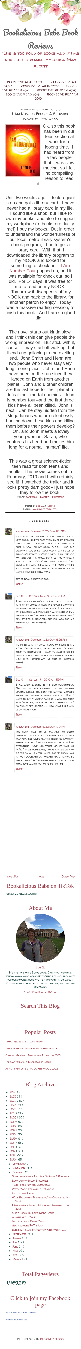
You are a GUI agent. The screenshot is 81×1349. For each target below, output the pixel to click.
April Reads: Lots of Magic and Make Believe (31, 1068)
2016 (13, 1134)
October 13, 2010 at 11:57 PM (48, 531)
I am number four (41, 509)
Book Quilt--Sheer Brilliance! (30, 1180)
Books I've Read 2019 (22, 94)
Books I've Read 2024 (25, 82)
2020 (13, 1117)
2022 (13, 1109)
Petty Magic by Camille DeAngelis (33, 1189)
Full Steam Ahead (23, 1193)
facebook (32, 497)
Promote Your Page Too (16, 1320)
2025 (13, 1096)
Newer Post (12, 876)
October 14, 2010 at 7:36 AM (47, 596)
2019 (13, 1122)
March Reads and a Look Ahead (24, 1041)
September (20, 1234)
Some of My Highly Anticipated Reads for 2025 (33, 1055)
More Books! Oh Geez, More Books (33, 1213)
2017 (13, 1130)
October (18, 1172)
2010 (13, 1159)
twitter (45, 497)
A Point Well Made (24, 1217)
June (16, 1246)
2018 (13, 1126)
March (17, 1259)
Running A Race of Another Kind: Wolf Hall (39, 1229)
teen (55, 509)
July (15, 1242)
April (16, 1255)
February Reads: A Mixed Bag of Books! (28, 1062)
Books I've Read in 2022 (40, 86)
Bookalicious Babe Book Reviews (40, 39)
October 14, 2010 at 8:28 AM (49, 639)
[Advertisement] (40, 848)
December (19, 1164)
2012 (13, 1151)
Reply (19, 584)
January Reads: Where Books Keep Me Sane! (31, 1048)
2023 (13, 1105)
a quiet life (23, 531)
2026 (13, 1092)
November (19, 1168)
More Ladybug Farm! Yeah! (28, 1221)
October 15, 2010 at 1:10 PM (48, 726)
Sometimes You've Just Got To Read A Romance (40, 1176)
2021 (13, 1113)
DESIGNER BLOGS (52, 1339)
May (16, 1250)
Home (41, 876)
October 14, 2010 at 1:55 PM (46, 679)
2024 (13, 1100)
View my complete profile (40, 991)
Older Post (68, 876)
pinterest (58, 497)
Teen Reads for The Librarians (31, 1184)
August (17, 1238)
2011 (13, 1155)
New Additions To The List (27, 1225)
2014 (13, 1142)
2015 (13, 1138)
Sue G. (19, 596)
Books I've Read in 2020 (56, 90)
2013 (13, 1147)
